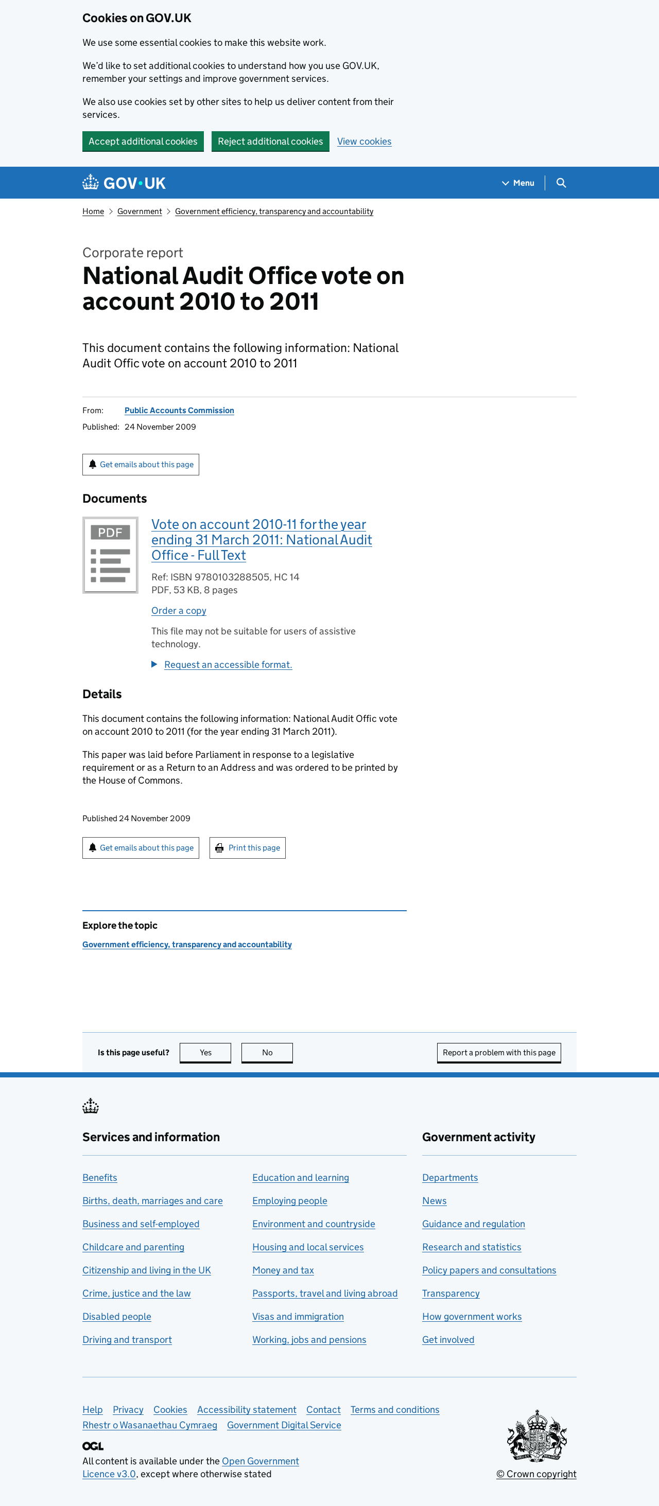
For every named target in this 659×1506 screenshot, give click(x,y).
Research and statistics (472, 1247)
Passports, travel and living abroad (325, 1293)
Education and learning (300, 1177)
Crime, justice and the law (136, 1293)
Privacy (128, 1409)
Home (93, 211)
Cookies (170, 1409)
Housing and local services (308, 1247)
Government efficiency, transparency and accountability (274, 211)
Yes (215, 1052)
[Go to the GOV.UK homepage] (124, 182)
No (277, 1052)
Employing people (289, 1201)
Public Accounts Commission (179, 410)
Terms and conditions (395, 1409)
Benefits (99, 1177)
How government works (472, 1316)
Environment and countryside (313, 1224)
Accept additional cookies (143, 141)
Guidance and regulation (473, 1224)
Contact (323, 1409)
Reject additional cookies (270, 141)
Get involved (448, 1339)
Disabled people (116, 1316)
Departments (450, 1177)
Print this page (254, 848)
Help (92, 1409)
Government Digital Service (284, 1425)
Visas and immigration (298, 1316)
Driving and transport (127, 1339)
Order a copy (178, 610)
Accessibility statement (247, 1409)
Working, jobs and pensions (309, 1339)
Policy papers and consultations (489, 1270)
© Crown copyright (536, 1474)
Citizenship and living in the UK (146, 1270)
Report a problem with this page (499, 1052)
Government (139, 211)
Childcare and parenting (133, 1247)
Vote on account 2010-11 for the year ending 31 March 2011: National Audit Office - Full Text (261, 539)
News (434, 1201)
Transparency (451, 1293)
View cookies (364, 141)
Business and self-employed (141, 1224)
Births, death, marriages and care (152, 1201)
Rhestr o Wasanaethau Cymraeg (149, 1425)
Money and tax (283, 1270)
